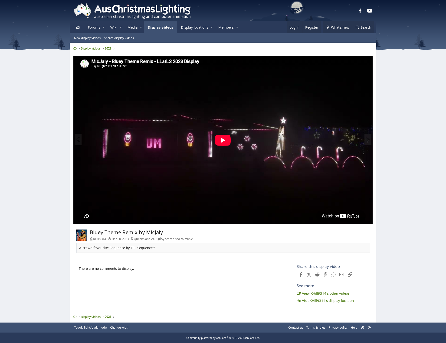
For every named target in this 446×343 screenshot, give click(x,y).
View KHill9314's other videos (326, 293)
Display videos (160, 27)
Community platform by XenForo (223, 338)
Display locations (194, 27)
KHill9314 (99, 239)
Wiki (113, 27)
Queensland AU (144, 239)
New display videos (87, 38)
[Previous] (78, 139)
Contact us (295, 327)
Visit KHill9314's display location (328, 300)
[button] (103, 27)
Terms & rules (315, 327)
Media (133, 27)
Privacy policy (338, 327)
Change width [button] (119, 327)
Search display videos (119, 38)
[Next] (367, 139)
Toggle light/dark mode (90, 327)
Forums (94, 27)
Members (226, 27)
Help (354, 327)
